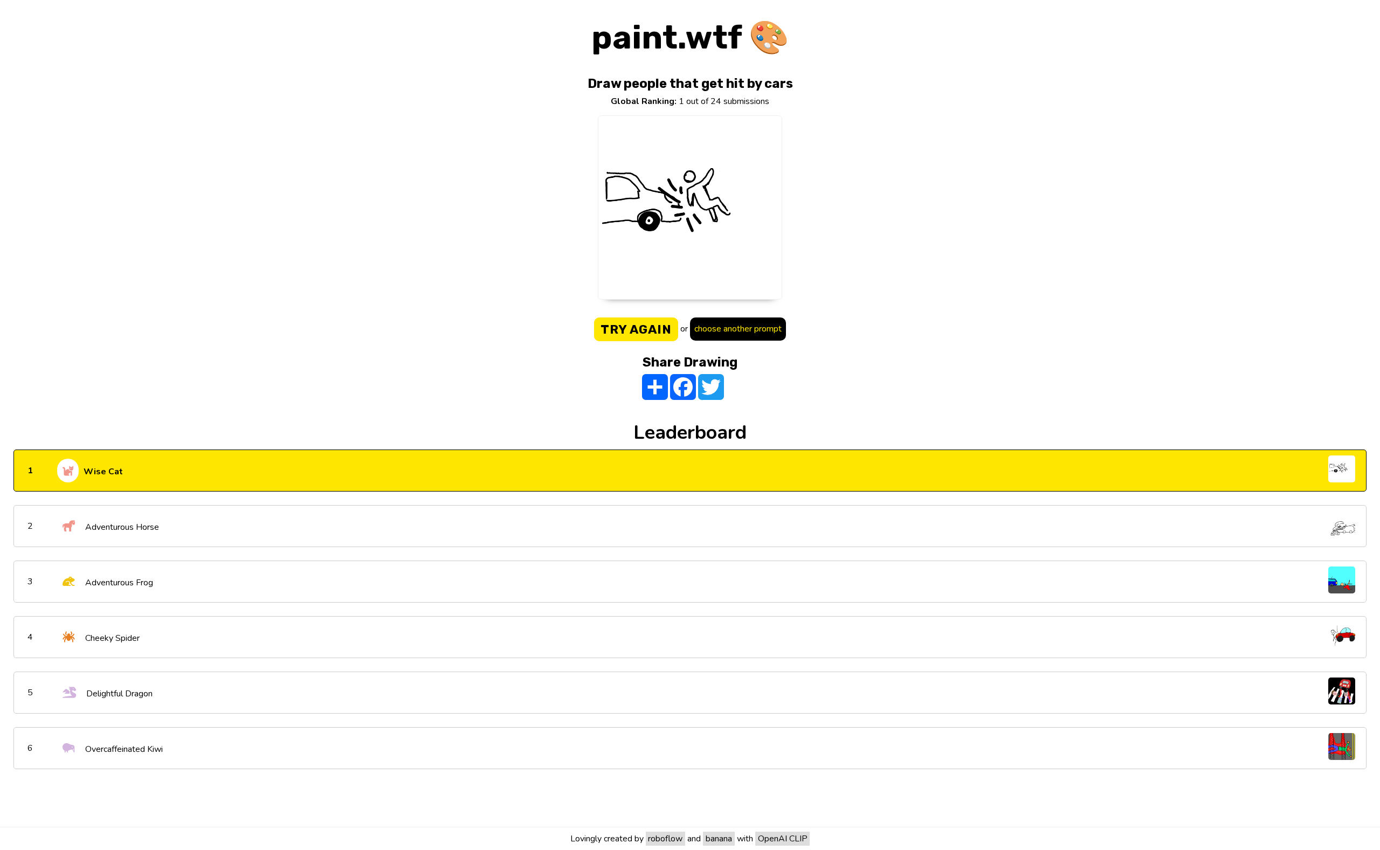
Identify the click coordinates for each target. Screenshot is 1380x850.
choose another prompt (738, 329)
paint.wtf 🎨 (690, 37)
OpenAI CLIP (783, 839)
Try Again (636, 329)
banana (719, 839)
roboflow (665, 839)
